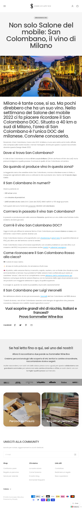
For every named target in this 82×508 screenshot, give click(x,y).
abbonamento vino (41, 18)
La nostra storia (35, 468)
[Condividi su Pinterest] (26, 325)
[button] (76, 507)
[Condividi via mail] (31, 325)
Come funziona (35, 472)
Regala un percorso (11, 472)
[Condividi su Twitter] (20, 325)
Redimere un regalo (63, 472)
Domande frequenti (37, 480)
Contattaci (59, 468)
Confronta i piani (9, 468)
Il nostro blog (34, 476)
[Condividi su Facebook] (15, 325)
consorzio (32, 206)
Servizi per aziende (10, 476)
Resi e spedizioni (61, 476)
